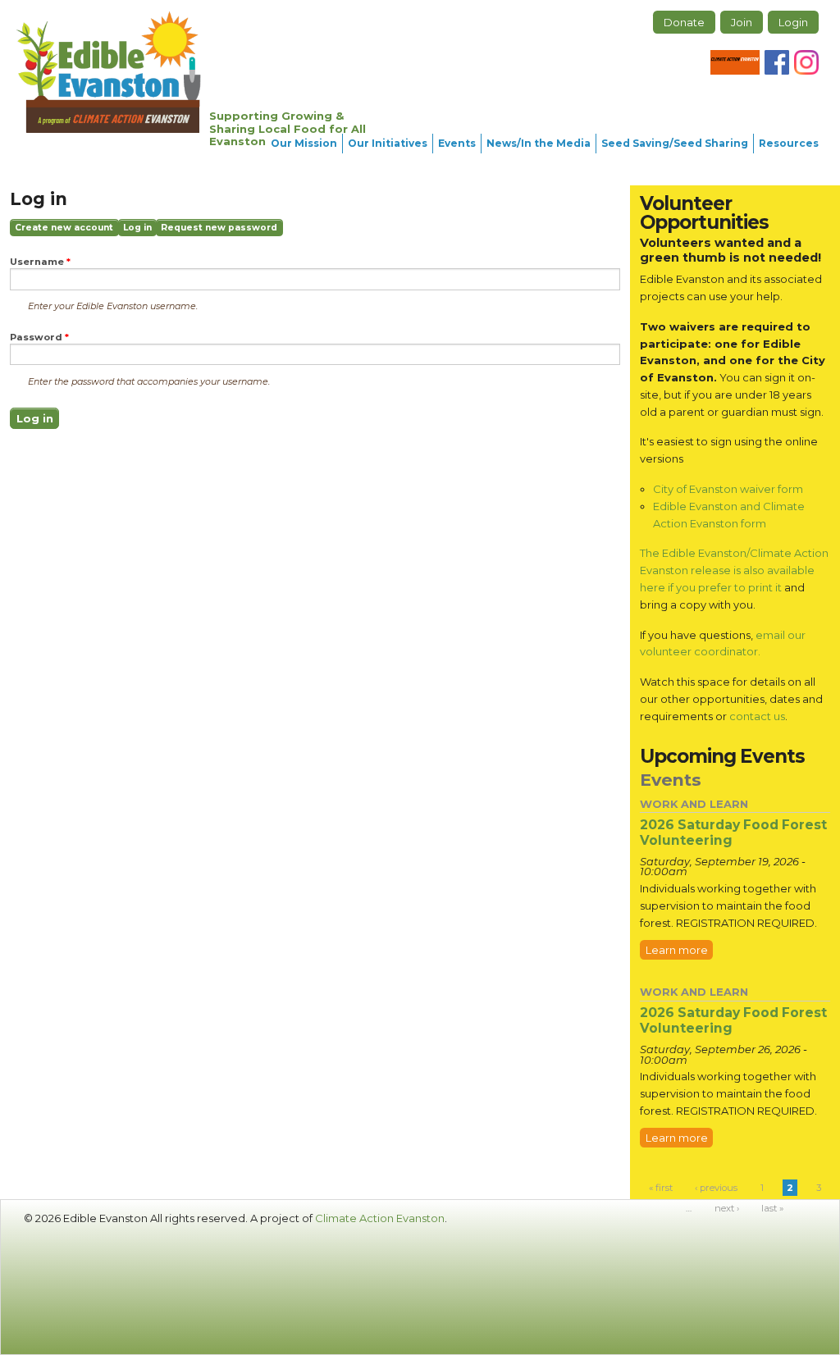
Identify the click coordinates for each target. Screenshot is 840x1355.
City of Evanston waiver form (728, 488)
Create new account (64, 227)
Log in (140, 229)
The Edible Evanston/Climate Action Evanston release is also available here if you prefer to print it (734, 569)
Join (741, 22)
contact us (757, 716)
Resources (789, 143)
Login (793, 22)
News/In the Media (538, 143)
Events (457, 143)
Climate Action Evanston (380, 1218)
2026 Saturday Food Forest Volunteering (733, 832)
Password (39, 337)
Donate (684, 22)
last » (772, 1208)
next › (726, 1208)
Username (40, 262)
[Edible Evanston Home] (108, 72)
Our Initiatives (387, 143)
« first (661, 1187)
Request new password (219, 227)
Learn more (677, 949)
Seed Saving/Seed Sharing (674, 143)
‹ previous (716, 1187)
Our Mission (304, 143)
